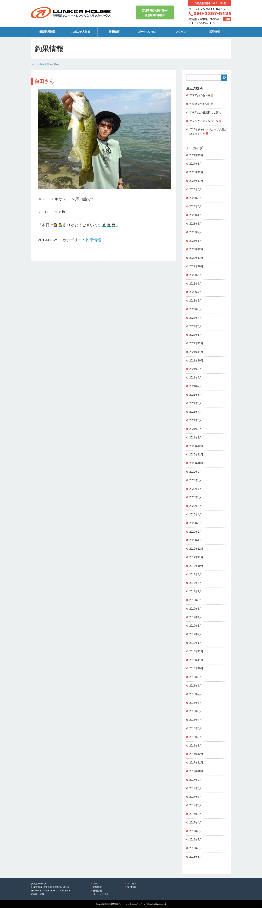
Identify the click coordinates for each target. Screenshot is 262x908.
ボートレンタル (147, 31)
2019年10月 (196, 565)
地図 (227, 19)
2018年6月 (195, 702)
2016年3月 (195, 856)
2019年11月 (196, 557)
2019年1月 (195, 642)
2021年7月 (195, 386)
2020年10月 (196, 463)
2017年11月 (196, 762)
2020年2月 (195, 531)
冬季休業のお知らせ (201, 103)
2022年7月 (195, 292)
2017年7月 (195, 796)
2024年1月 (195, 163)
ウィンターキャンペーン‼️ (205, 121)
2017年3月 (195, 831)
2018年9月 (195, 677)
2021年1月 (195, 437)
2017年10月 (196, 771)
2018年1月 (195, 745)
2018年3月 (195, 728)
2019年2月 (195, 634)
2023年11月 (196, 180)
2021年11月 (196, 351)
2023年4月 (195, 215)
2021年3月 (195, 420)
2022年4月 (195, 317)
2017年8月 (195, 788)
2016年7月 (195, 839)
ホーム (34, 64)
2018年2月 (195, 737)
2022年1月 (195, 334)
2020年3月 (195, 523)
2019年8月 (195, 582)
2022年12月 (196, 249)
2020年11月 (196, 454)
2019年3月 (195, 625)
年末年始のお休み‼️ (201, 95)
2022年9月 (195, 275)
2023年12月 (196, 172)
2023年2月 (195, 232)
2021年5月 (195, 403)
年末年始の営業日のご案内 (205, 112)
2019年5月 (195, 608)
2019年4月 (195, 617)
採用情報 (214, 31)
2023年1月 (195, 240)
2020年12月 (196, 446)
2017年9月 (195, 779)
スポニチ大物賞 (80, 31)
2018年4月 (195, 719)
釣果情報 (44, 64)
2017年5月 (195, 813)
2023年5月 (195, 206)
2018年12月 (196, 651)
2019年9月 (195, 574)
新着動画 (114, 31)
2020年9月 (195, 471)
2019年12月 (196, 548)
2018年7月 (195, 694)
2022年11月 (196, 257)
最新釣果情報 (47, 31)
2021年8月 (195, 377)
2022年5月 (195, 309)
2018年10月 (196, 668)
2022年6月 (195, 300)
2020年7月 (195, 488)
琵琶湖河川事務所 (155, 12)
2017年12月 (196, 754)
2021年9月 (195, 368)
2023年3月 (195, 223)
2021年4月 (195, 411)
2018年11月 (196, 660)
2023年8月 (195, 189)
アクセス (181, 31)
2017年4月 (195, 822)
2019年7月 (195, 591)
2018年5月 (195, 711)
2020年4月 (195, 514)
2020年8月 (195, 480)
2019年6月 (195, 600)
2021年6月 (195, 394)
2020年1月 (195, 540)
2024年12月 (196, 155)
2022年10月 (196, 266)
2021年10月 (196, 360)
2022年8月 (195, 283)
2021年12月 (196, 343)
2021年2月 (195, 428)
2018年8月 (195, 685)
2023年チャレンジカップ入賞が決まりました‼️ (208, 131)
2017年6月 (195, 805)
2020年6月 (195, 497)
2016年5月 (195, 848)
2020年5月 (195, 505)
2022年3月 (195, 326)
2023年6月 (195, 198)
